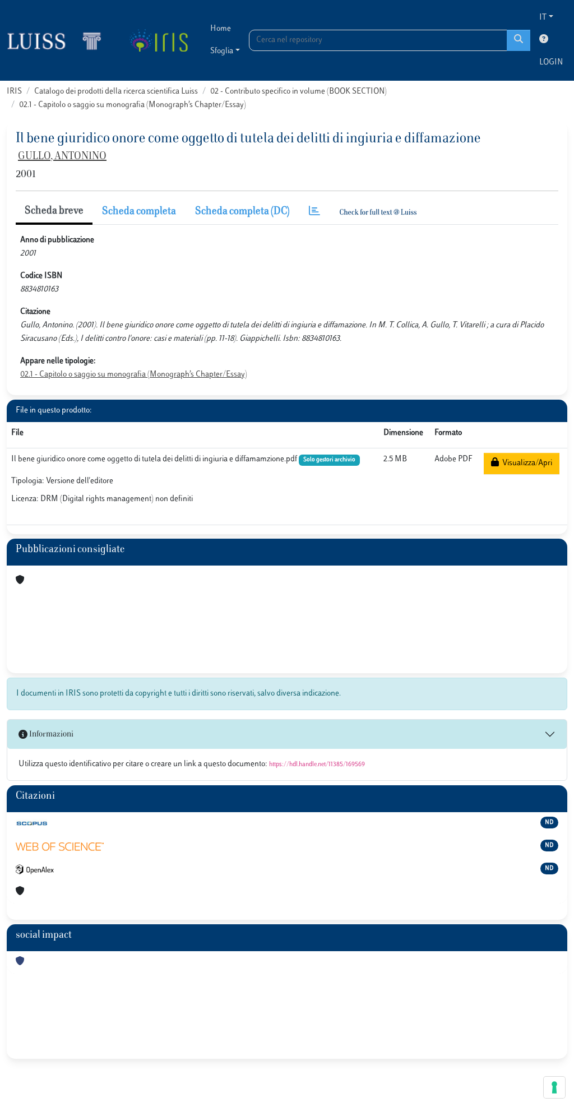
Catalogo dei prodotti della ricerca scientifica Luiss (116, 91)
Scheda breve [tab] (54, 211)
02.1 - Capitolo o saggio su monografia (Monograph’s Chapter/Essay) (132, 105)
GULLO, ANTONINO (62, 157)
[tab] (314, 212)
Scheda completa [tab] (139, 212)
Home (220, 29)
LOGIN (551, 62)
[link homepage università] (158, 40)
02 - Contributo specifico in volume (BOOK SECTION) (298, 91)
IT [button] (543, 17)
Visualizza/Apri (525, 463)
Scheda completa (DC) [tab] (242, 212)
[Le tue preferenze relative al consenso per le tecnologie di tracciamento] (554, 1087)
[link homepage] (59, 40)
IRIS (14, 91)
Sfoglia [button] (221, 51)
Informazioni (50, 734)
